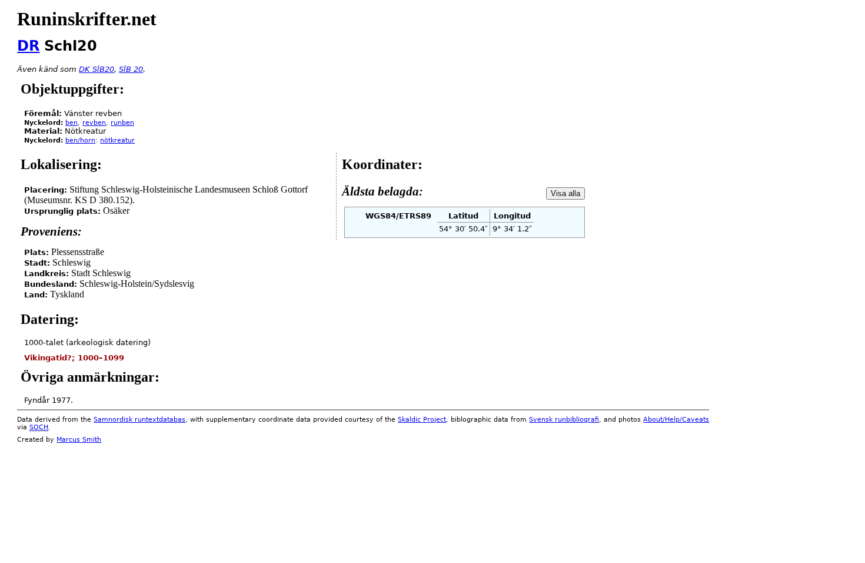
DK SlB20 (96, 69)
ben (71, 123)
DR (28, 46)
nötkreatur (117, 140)
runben (122, 123)
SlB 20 (131, 69)
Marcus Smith (78, 439)
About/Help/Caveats (676, 419)
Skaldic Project (422, 419)
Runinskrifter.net (87, 18)
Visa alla (565, 193)
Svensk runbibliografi (564, 419)
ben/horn (80, 140)
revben (94, 123)
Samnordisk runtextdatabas (139, 419)
